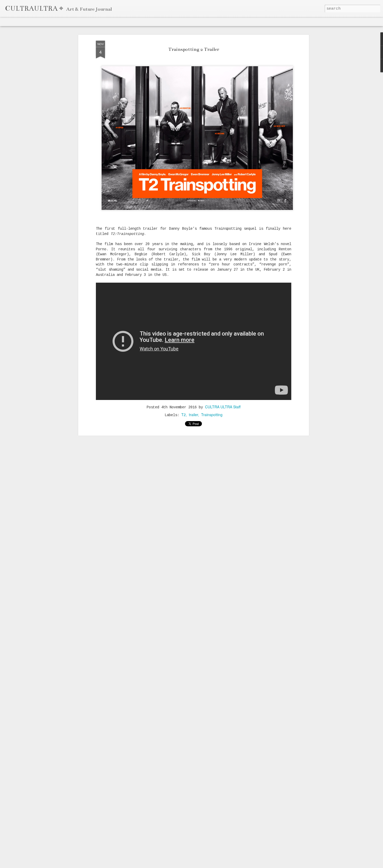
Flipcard (23, 21)
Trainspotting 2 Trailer (193, 49)
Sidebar (72, 21)
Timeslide (107, 21)
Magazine (41, 21)
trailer (193, 414)
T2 (183, 414)
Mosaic (57, 21)
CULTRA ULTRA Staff (222, 406)
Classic (8, 21)
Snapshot (88, 21)
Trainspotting (212, 414)
